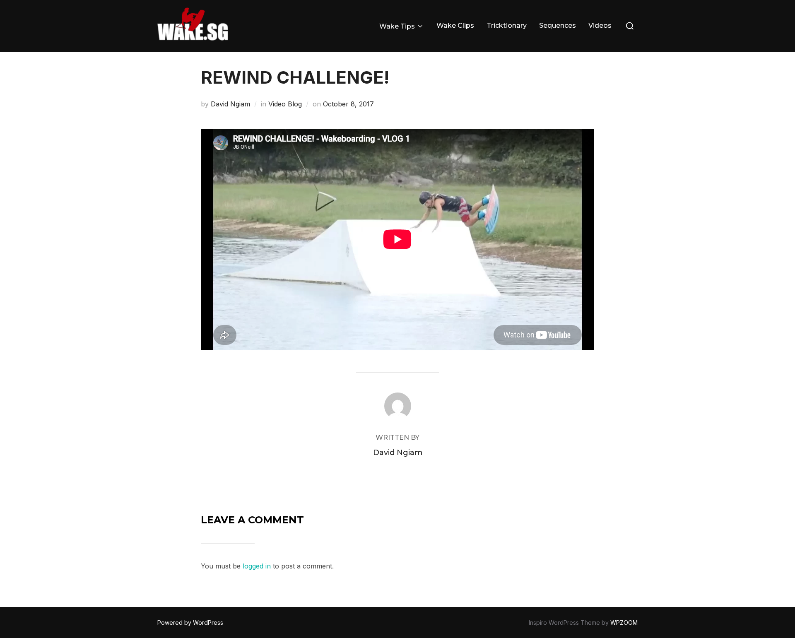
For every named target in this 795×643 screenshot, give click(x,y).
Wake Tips (397, 26)
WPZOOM (624, 622)
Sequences (557, 25)
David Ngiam (230, 104)
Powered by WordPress (190, 622)
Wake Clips (455, 25)
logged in (257, 566)
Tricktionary (507, 25)
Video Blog (285, 104)
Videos (600, 25)
